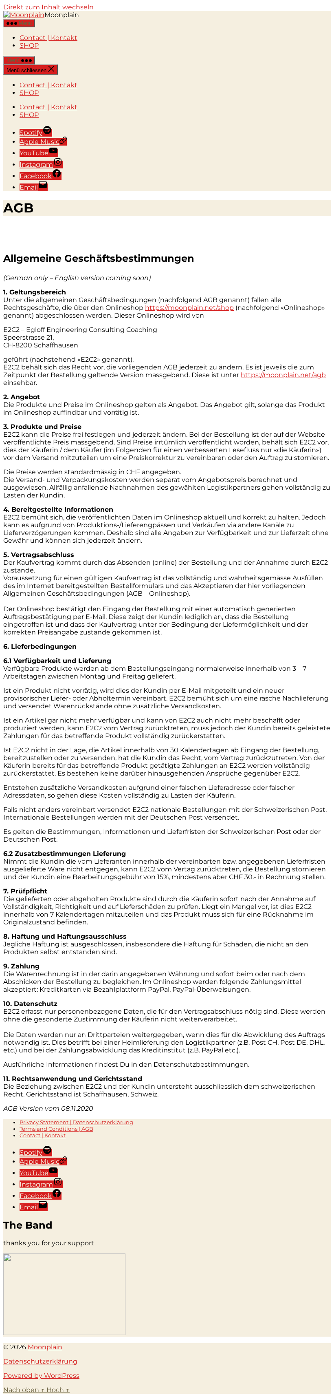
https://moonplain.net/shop (189, 308)
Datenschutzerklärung (40, 1361)
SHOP (29, 45)
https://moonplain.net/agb (283, 375)
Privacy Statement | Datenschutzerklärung (76, 1122)
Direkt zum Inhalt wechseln (48, 7)
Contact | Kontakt (48, 38)
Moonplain (45, 1347)
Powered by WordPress (41, 1375)
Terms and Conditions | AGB (56, 1128)
